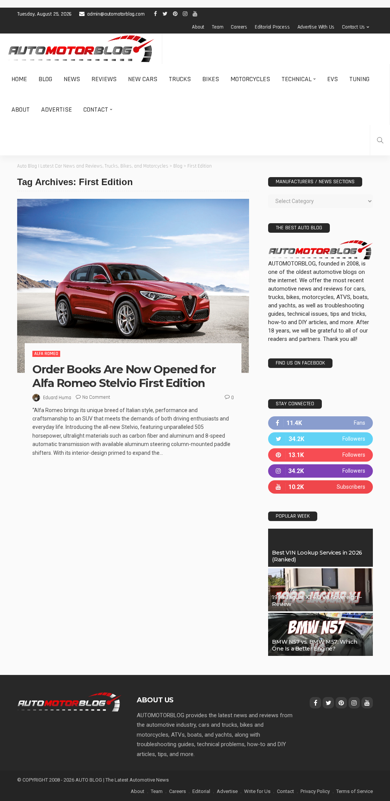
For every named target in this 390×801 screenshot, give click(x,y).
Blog (45, 79)
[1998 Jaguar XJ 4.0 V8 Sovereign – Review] (320, 589)
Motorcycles (250, 79)
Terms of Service (354, 791)
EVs (332, 79)
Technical (296, 79)
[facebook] (320, 423)
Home (19, 79)
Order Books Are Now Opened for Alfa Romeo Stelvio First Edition (124, 376)
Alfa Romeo (46, 354)
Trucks (180, 79)
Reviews (104, 79)
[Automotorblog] (81, 48)
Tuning (359, 79)
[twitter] (320, 439)
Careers (239, 27)
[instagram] (320, 471)
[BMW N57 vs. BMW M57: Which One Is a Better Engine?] (320, 634)
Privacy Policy (315, 791)
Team (217, 27)
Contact (95, 109)
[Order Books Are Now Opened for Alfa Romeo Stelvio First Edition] (133, 286)
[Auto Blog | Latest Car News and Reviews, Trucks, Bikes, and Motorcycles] (69, 701)
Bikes (210, 79)
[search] (380, 140)
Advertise (56, 109)
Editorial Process (272, 27)
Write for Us (257, 791)
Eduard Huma (57, 398)
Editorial (201, 791)
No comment (96, 397)
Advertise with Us (316, 27)
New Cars (142, 79)
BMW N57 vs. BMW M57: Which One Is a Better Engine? (314, 645)
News (72, 79)
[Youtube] (320, 487)
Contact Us (353, 27)
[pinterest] (320, 455)
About (198, 27)
